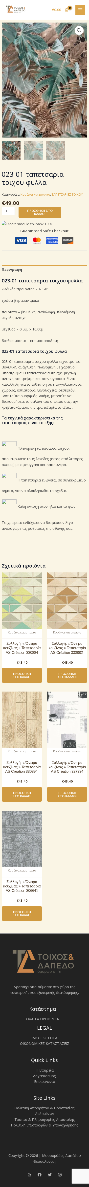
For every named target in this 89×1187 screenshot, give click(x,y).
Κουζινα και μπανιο (35, 194)
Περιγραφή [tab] (12, 269)
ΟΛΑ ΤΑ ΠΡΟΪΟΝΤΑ (42, 1018)
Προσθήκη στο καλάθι (40, 212)
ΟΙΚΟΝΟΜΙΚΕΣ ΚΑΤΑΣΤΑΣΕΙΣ (44, 1043)
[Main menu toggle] (80, 10)
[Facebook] (40, 1175)
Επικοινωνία (44, 1081)
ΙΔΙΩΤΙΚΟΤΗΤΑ (44, 1037)
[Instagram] (60, 1175)
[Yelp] (29, 1175)
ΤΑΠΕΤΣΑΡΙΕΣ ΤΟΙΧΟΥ (67, 194)
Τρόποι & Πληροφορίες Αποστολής (44, 1119)
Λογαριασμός (44, 1075)
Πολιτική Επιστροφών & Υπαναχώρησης (44, 1125)
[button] (79, 30)
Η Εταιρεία (45, 1070)
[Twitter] (50, 1175)
